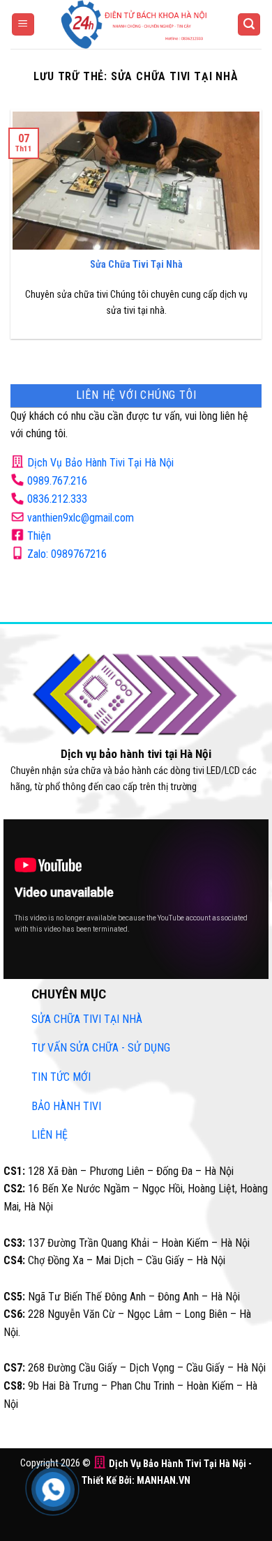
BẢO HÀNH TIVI (66, 1106)
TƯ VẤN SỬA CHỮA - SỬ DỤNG (100, 1047)
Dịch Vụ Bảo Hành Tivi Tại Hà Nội (100, 462)
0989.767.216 (57, 480)
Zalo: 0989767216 (67, 554)
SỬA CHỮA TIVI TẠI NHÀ (86, 1019)
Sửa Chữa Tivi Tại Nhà (136, 265)
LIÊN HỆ (49, 1134)
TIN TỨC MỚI (61, 1077)
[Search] (249, 24)
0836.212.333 (57, 499)
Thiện (39, 535)
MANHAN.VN (163, 1481)
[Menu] (23, 24)
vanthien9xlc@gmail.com (80, 517)
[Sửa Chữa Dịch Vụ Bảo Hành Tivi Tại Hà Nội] (136, 24)
